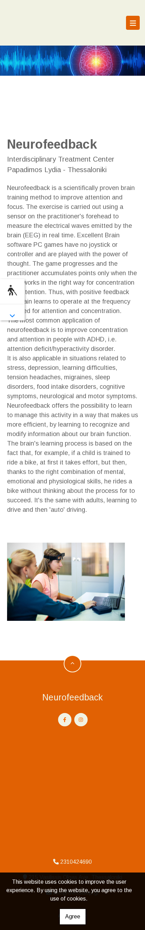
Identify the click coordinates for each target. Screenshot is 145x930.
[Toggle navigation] (133, 23)
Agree (72, 916)
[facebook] (64, 719)
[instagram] (81, 719)
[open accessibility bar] (12, 290)
